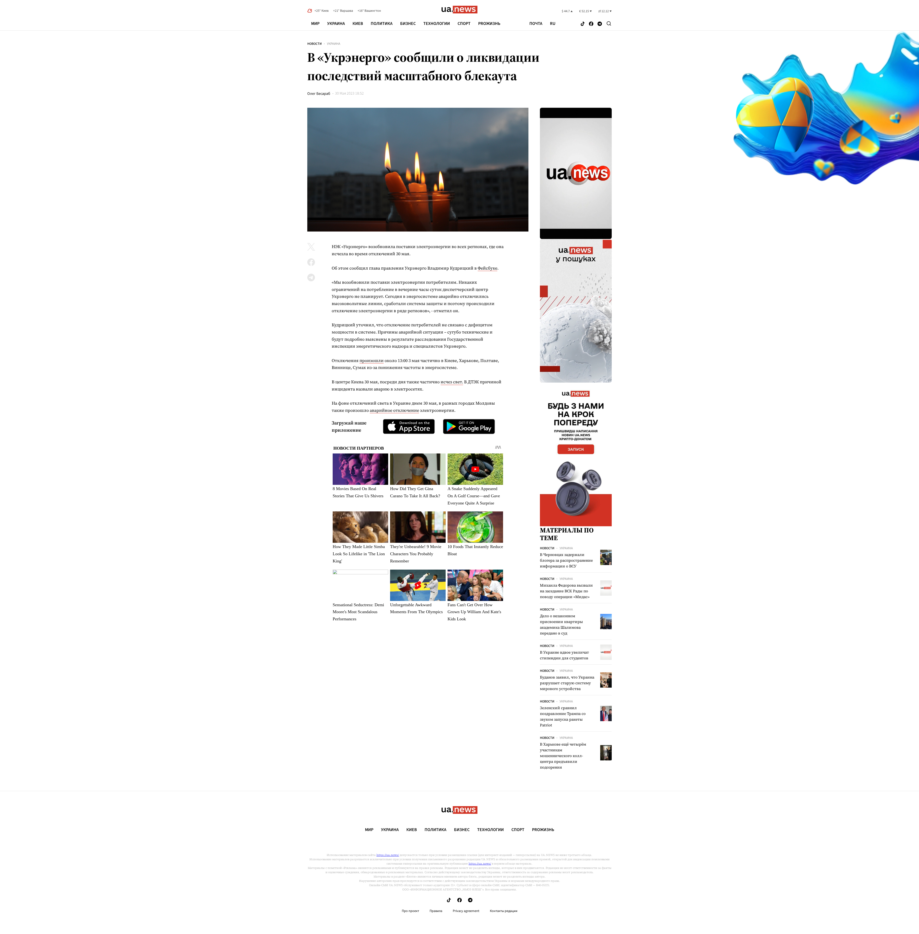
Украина (336, 24)
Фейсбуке (487, 268)
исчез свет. (452, 382)
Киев (358, 24)
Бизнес (408, 24)
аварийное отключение (394, 410)
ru (552, 24)
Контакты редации (503, 911)
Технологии (436, 24)
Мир (315, 24)
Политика (381, 24)
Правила (436, 911)
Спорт (464, 24)
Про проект (410, 911)
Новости (314, 43)
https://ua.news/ (387, 855)
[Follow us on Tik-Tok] (582, 24)
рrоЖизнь (489, 24)
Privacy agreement (466, 911)
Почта (535, 24)
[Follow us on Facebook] (591, 24)
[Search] (609, 23)
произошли (371, 360)
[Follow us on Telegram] (599, 24)
